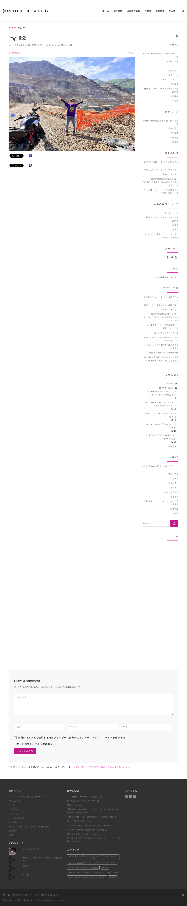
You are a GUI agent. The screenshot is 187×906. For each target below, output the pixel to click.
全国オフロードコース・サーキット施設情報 (161, 90)
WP (19, 900)
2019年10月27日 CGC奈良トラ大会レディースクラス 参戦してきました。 (161, 360)
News (170, 383)
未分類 (171, 446)
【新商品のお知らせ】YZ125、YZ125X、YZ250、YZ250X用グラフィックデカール (160, 181)
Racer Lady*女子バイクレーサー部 (161, 426)
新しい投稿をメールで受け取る (35, 744)
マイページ (173, 74)
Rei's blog (165, 388)
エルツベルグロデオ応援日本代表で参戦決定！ (161, 347)
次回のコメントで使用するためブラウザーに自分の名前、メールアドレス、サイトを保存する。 (73, 737)
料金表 (175, 100)
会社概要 (174, 84)
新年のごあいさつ (170, 174)
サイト (127, 727)
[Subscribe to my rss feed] (177, 36)
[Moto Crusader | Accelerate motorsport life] (25, 10)
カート (175, 65)
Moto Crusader (22, 895)
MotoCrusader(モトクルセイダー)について (160, 55)
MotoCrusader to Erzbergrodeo (162, 352)
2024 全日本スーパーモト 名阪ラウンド (161, 164)
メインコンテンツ (170, 79)
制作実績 (174, 96)
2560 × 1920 (67, 45)
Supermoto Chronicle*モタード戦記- (161, 437)
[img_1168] (72, 104)
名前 (19, 727)
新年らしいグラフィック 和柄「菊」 (161, 169)
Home (12, 27)
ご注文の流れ (172, 70)
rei (13, 45)
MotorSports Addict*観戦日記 (160, 415)
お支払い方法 (172, 61)
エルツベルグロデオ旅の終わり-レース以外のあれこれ (161, 339)
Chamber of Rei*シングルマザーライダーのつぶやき (161, 393)
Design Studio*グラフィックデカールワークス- (160, 404)
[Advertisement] (161, 598)
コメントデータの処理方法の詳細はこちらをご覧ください (101, 767)
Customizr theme (55, 900)
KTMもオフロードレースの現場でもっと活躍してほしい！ (161, 191)
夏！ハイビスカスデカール (166, 332)
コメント (21, 697)
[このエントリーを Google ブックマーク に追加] (30, 155)
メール (73, 727)
